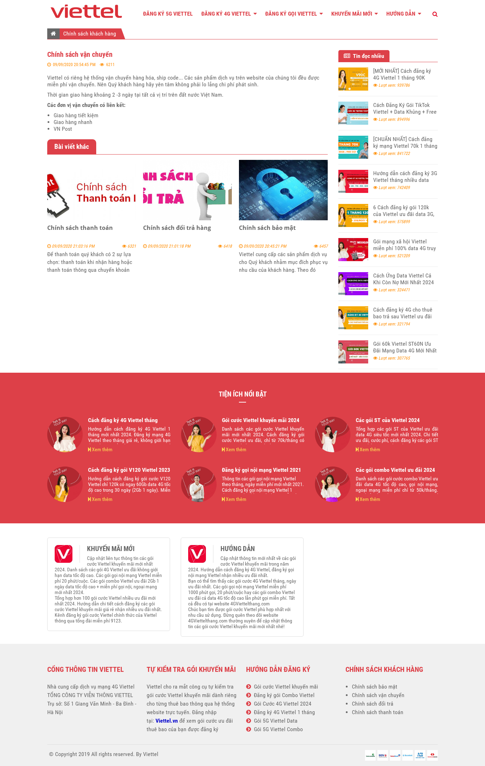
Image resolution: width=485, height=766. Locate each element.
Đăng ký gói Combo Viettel (283, 695)
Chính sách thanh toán (80, 228)
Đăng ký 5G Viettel (168, 13)
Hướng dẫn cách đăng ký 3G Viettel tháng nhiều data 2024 (405, 180)
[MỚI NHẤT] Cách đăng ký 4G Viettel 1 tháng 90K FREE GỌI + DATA (402, 78)
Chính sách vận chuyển (378, 695)
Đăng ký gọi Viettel (291, 13)
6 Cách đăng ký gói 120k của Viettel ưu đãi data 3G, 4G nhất (403, 214)
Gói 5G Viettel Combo (277, 729)
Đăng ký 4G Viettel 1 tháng (283, 712)
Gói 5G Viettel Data (274, 720)
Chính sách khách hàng (89, 33)
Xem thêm (102, 449)
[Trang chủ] (53, 33)
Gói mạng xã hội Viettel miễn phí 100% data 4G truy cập (404, 248)
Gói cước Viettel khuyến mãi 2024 (260, 420)
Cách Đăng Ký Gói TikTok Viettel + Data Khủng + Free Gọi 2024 (405, 112)
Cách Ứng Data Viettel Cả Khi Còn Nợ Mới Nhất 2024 (403, 279)
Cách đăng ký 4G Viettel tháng (123, 420)
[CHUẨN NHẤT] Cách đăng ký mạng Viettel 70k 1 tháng (405, 142)
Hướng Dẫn (401, 13)
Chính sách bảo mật (267, 228)
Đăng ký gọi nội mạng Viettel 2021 (261, 469)
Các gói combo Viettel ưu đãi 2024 (395, 469)
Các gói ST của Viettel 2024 (388, 420)
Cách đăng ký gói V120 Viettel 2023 (129, 469)
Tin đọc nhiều (367, 56)
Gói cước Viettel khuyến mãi (284, 686)
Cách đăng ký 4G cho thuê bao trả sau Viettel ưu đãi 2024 (402, 316)
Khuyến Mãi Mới (352, 13)
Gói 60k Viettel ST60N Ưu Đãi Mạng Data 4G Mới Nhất (405, 347)
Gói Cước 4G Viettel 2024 (281, 703)
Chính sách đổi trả (372, 703)
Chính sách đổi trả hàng (177, 228)
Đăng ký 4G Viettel (226, 13)
